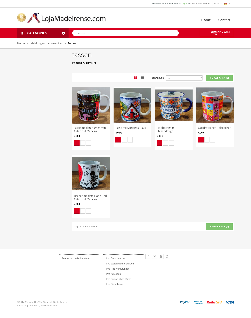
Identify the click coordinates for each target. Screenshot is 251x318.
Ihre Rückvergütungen (117, 268)
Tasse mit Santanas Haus (130, 127)
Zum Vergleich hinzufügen (88, 143)
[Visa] (230, 302)
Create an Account (200, 3)
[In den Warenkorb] (77, 143)
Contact (224, 20)
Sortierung (158, 78)
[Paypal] (185, 302)
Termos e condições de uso (76, 258)
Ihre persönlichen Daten (118, 279)
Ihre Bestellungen (115, 258)
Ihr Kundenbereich (116, 250)
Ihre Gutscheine (114, 284)
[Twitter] (154, 256)
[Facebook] (148, 256)
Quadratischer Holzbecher (214, 127)
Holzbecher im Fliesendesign (166, 129)
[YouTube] (161, 256)
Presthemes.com (49, 305)
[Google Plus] (167, 256)
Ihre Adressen (113, 274)
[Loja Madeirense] (61, 17)
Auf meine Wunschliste (82, 143)
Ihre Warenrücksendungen (120, 263)
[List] (142, 78)
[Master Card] (214, 302)
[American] (198, 302)
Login (185, 3)
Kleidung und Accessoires (47, 43)
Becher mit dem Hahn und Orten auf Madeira (90, 197)
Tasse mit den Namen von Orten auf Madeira (90, 129)
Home (206, 20)
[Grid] (135, 78)
